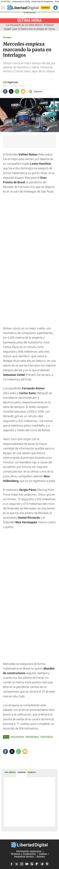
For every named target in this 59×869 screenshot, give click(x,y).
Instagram (22, 864)
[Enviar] (17, 91)
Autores (41, 856)
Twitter (17, 864)
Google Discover (32, 864)
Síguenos (38, 91)
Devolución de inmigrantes (42, 1)
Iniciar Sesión (55, 7)
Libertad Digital (29, 844)
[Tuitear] (11, 91)
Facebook (11, 864)
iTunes (47, 864)
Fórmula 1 (7, 37)
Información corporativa (28, 851)
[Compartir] (5, 91)
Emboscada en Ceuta (21, 1)
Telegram (42, 864)
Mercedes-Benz (32, 737)
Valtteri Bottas (46, 737)
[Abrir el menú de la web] (4, 7)
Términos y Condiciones (23, 853)
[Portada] (23, 7)
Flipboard (37, 864)
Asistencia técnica (24, 856)
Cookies (43, 853)
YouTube (27, 864)
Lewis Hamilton (17, 737)
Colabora (45, 7)
